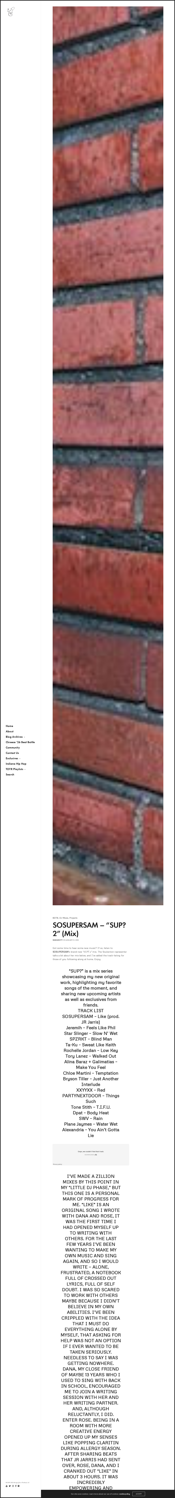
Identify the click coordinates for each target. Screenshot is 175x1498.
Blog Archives (14, 737)
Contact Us (12, 753)
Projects (73, 918)
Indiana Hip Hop (16, 764)
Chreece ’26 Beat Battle (20, 742)
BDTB (55, 918)
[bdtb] (11, 11)
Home (9, 726)
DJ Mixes (63, 918)
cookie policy (124, 1494)
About (9, 731)
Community (13, 747)
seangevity (58, 940)
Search (10, 774)
